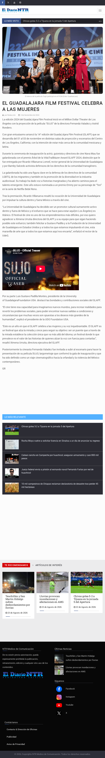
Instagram (70, 697)
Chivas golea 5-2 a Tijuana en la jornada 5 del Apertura (47, 426)
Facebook (70, 689)
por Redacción (10, 115)
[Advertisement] (52, 391)
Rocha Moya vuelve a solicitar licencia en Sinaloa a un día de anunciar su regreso (62, 21)
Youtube (69, 705)
